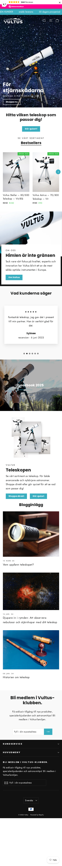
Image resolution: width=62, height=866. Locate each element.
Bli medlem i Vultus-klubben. (25, 762)
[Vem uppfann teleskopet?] (31, 534)
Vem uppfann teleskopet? (18, 565)
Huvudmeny (11, 752)
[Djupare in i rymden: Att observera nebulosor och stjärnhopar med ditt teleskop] (31, 591)
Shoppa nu (12, 101)
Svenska (29, 800)
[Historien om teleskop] (31, 649)
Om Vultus (14, 277)
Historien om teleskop (16, 677)
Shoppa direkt (16, 496)
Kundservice (12, 743)
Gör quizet (38, 496)
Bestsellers (31, 143)
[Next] (58, 172)
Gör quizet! (31, 128)
